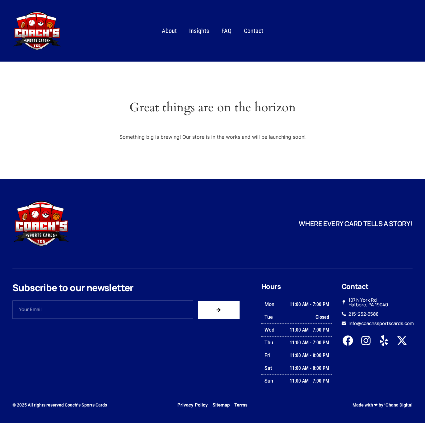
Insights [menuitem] (199, 31)
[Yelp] (383, 340)
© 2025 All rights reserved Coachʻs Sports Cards (59, 404)
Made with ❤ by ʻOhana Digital (383, 404)
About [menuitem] (169, 31)
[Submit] (219, 310)
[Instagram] (366, 340)
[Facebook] (348, 340)
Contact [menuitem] (253, 31)
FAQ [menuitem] (226, 31)
